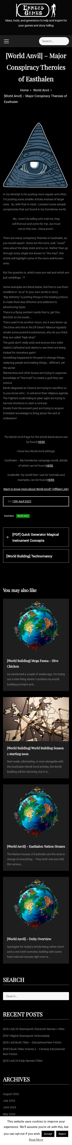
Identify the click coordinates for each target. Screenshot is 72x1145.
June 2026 (9, 1107)
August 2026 (11, 1094)
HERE (41, 442)
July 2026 (9, 1100)
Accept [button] (48, 1133)
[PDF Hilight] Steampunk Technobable (26, 1035)
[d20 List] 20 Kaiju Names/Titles (22, 1060)
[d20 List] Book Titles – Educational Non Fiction (32, 1042)
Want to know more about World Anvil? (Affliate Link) (36, 489)
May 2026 (9, 1114)
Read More (36, 1140)
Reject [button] (62, 1133)
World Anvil (23, 516)
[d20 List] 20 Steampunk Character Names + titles (33, 1029)
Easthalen (9, 516)
